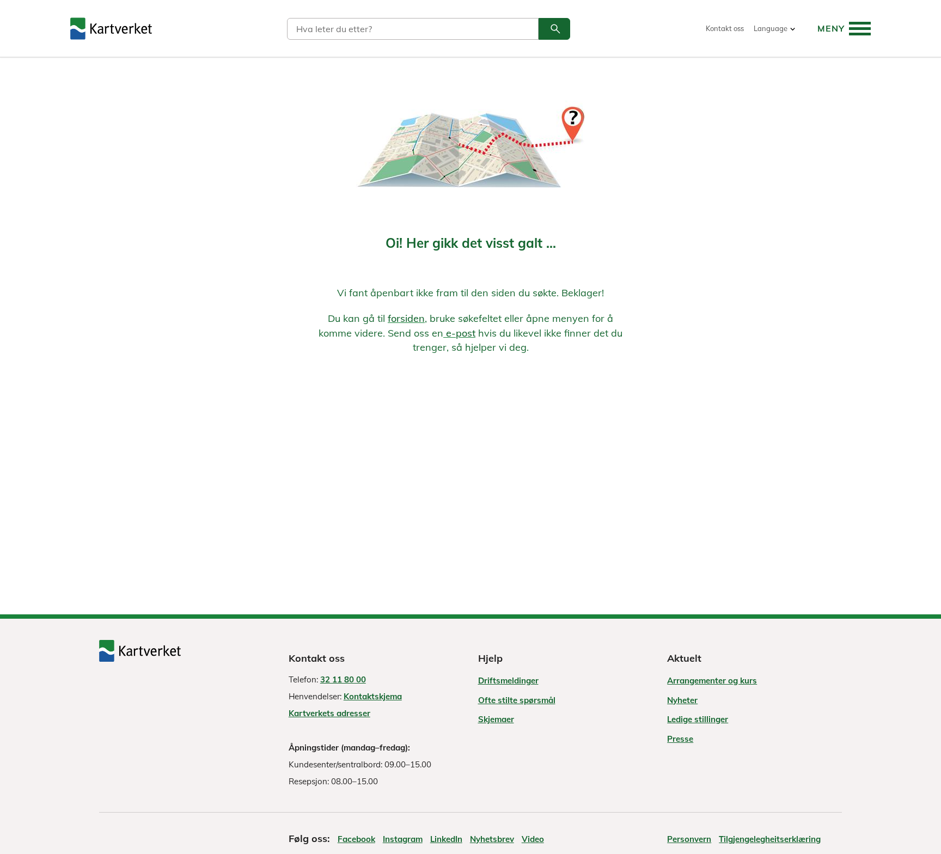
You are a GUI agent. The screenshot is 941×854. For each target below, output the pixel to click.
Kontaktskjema (373, 696)
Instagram (403, 839)
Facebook (356, 839)
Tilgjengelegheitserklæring (770, 839)
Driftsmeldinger (508, 680)
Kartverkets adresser (329, 713)
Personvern (689, 839)
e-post (459, 333)
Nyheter (682, 700)
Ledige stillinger (697, 719)
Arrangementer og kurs (712, 680)
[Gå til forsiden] (111, 28)
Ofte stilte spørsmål (516, 700)
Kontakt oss (725, 28)
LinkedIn (446, 839)
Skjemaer (496, 719)
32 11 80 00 (343, 679)
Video (533, 839)
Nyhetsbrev (492, 839)
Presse (680, 739)
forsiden (406, 318)
